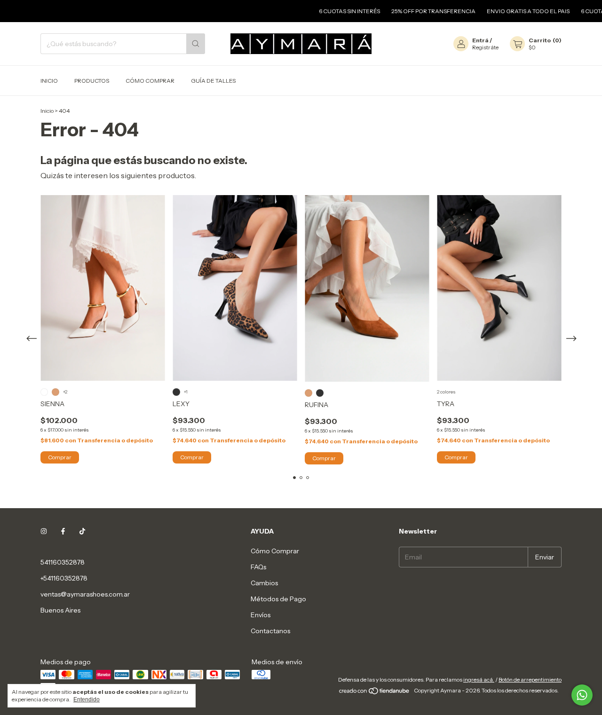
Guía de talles (213, 80)
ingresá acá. (478, 679)
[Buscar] (195, 43)
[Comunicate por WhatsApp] (582, 695)
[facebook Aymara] (63, 531)
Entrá (480, 40)
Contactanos (270, 631)
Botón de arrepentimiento (530, 679)
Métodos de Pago (278, 599)
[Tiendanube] (374, 692)
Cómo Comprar (275, 551)
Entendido (86, 699)
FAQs (258, 567)
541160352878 (62, 562)
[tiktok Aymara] (82, 531)
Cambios (264, 583)
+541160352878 (63, 578)
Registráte (485, 47)
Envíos (260, 615)
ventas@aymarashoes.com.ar (85, 594)
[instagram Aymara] (43, 531)
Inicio (49, 80)
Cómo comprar (150, 80)
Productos (91, 80)
